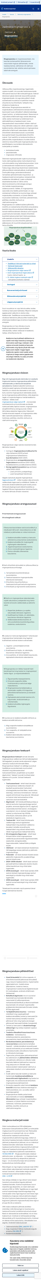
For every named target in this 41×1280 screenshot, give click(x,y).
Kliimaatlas (22, 2)
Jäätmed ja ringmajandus (24, 14)
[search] (33, 9)
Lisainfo (10, 259)
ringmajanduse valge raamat (12, 402)
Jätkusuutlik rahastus (15, 268)
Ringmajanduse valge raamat (18, 270)
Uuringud (11, 284)
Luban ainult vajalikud (20, 1270)
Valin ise (21, 1265)
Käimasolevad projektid (16, 296)
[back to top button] (35, 1269)
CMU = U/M (6, 1176)
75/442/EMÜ (6, 1154)
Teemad (12, 14)
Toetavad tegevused (15, 266)
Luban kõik (20, 1275)
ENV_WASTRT (24, 1227)
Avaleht (4, 14)
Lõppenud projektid (15, 302)
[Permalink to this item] (30, 26)
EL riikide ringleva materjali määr (19, 277)
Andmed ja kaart (7, 2)
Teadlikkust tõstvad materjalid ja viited (22, 264)
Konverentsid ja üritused (17, 290)
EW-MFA (16, 1231)
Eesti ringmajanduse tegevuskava (20, 273)
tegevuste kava (7, 480)
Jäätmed (9, 32)
